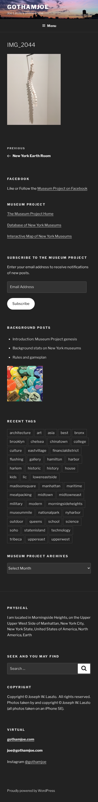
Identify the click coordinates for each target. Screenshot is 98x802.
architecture (20, 433)
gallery (35, 459)
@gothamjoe (35, 762)
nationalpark (48, 512)
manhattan (51, 486)
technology (60, 530)
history (53, 468)
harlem (16, 468)
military (16, 504)
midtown (45, 495)
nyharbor (73, 512)
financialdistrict (66, 450)
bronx (79, 433)
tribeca (16, 539)
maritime (74, 486)
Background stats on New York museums (47, 348)
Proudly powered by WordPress (31, 791)
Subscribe (20, 304)
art (39, 433)
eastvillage (37, 450)
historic (34, 468)
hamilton (54, 459)
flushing (16, 459)
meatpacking (21, 495)
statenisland (34, 530)
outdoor (16, 521)
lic (25, 477)
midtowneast (70, 495)
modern (35, 504)
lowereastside (45, 477)
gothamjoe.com (20, 739)
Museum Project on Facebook (62, 188)
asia (51, 433)
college (80, 441)
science (72, 521)
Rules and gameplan (29, 357)
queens (35, 521)
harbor (73, 459)
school (53, 521)
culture (16, 450)
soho (14, 530)
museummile (21, 512)
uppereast (36, 539)
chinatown (59, 441)
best (64, 433)
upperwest (60, 539)
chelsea (37, 441)
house (70, 468)
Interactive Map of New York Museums (39, 236)
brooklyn (17, 441)
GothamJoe (28, 7)
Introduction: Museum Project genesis (45, 339)
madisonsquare (23, 486)
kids (13, 477)
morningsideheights (65, 504)
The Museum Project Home (30, 214)
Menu (51, 26)
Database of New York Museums (34, 225)
